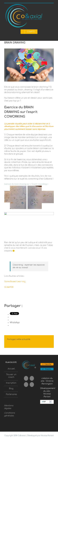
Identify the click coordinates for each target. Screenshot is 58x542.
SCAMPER (9, 287)
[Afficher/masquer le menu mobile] (53, 36)
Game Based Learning (15, 282)
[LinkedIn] (32, 384)
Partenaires (11, 394)
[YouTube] (32, 378)
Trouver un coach (11, 376)
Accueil (11, 369)
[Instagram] (26, 384)
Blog (11, 389)
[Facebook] (26, 378)
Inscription (11, 383)
